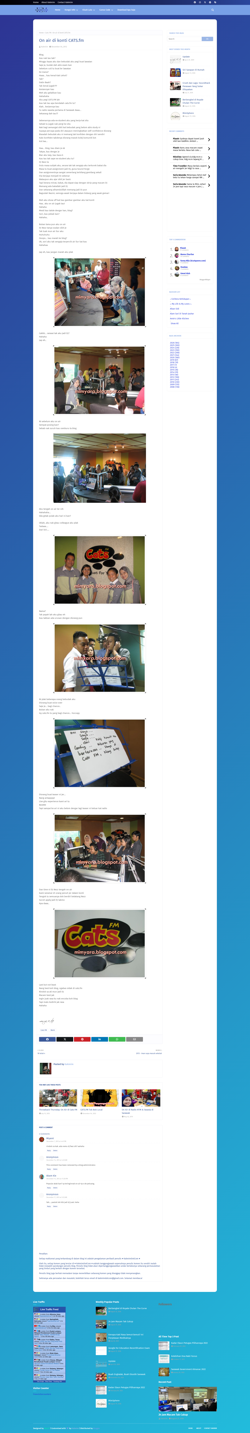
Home (36, 2)
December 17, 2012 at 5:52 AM (56, 1197)
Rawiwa (184, 267)
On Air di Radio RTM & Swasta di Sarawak (137, 1111)
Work (53, 1030)
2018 (174, 362)
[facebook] (195, 2)
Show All (175, 323)
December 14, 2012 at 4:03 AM (56, 1160)
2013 (174, 375)
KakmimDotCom (46, 1316)
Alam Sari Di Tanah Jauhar (182, 313)
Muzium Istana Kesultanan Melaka (47, 1363)
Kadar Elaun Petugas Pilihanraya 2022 (126, 1387)
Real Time (48, 1381)
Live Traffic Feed (49, 1309)
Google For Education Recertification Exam (129, 1348)
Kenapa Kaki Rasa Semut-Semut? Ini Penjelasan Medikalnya (125, 1336)
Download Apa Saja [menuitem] (126, 10)
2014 (174, 372)
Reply (49, 1151)
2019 (174, 360)
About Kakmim (48, 2)
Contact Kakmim (65, 2)
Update (186, 56)
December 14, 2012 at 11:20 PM (57, 1179)
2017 (173, 365)
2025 (175, 345)
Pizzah (183, 248)
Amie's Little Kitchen (179, 318)
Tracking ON (57, 1381)
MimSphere (188, 113)
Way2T (47, 1428)
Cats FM (48, 33)
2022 (175, 352)
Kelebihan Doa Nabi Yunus (184, 1356)
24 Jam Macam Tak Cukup (120, 1321)
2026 (174, 343)
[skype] (215, 2)
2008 (174, 387)
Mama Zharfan (187, 254)
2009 (174, 384)
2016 (173, 367)
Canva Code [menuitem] (104, 10)
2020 (175, 357)
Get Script (40, 1381)
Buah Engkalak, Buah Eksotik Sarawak (126, 1374)
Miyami (50, 1138)
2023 (174, 350)
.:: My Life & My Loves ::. (181, 304)
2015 (174, 370)
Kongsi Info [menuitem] (70, 10)
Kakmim (44, 47)
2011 (174, 379)
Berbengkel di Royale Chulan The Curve (193, 101)
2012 (174, 377)
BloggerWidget (205, 280)
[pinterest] (210, 2)
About (198, 1428)
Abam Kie (51, 1175)
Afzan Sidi (174, 309)
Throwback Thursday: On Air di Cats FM (58, 1109)
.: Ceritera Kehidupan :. (180, 299)
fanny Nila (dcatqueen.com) (193, 261)
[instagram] (200, 2)
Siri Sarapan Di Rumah (193, 70)
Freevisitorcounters (42, 1394)
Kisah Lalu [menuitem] (87, 10)
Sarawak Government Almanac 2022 (188, 1369)
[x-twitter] (205, 2)
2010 (174, 382)
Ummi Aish (185, 273)
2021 (174, 355)
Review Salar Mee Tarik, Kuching (51, 1377)
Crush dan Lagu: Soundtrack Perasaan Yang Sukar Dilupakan (196, 86)
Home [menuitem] (57, 10)
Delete (55, 1151)
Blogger (96, 1428)
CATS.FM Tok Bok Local (91, 1109)
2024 (174, 348)
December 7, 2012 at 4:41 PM (56, 1141)
